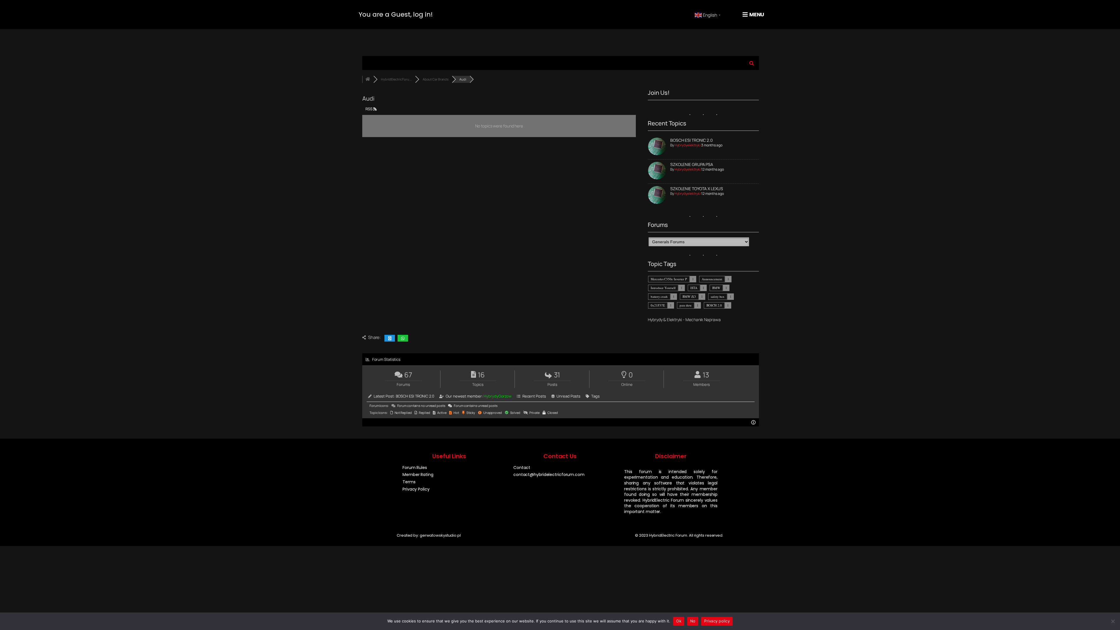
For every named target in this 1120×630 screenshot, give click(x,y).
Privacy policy (717, 621)
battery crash (659, 296)
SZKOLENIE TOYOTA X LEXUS (696, 188)
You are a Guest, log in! (396, 14)
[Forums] (367, 79)
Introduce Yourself (663, 288)
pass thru (685, 305)
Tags (595, 396)
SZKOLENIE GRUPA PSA (691, 164)
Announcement (712, 279)
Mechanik (694, 319)
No (693, 621)
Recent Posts (534, 396)
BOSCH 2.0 (714, 305)
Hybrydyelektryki (688, 145)
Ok (678, 621)
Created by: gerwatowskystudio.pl (429, 535)
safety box (717, 296)
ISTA (693, 288)
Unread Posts (568, 396)
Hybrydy (655, 319)
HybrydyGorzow (498, 396)
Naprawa (712, 319)
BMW (716, 288)
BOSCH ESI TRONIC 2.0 (691, 140)
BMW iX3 (689, 296)
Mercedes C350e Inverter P (669, 279)
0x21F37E (658, 305)
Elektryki (674, 319)
